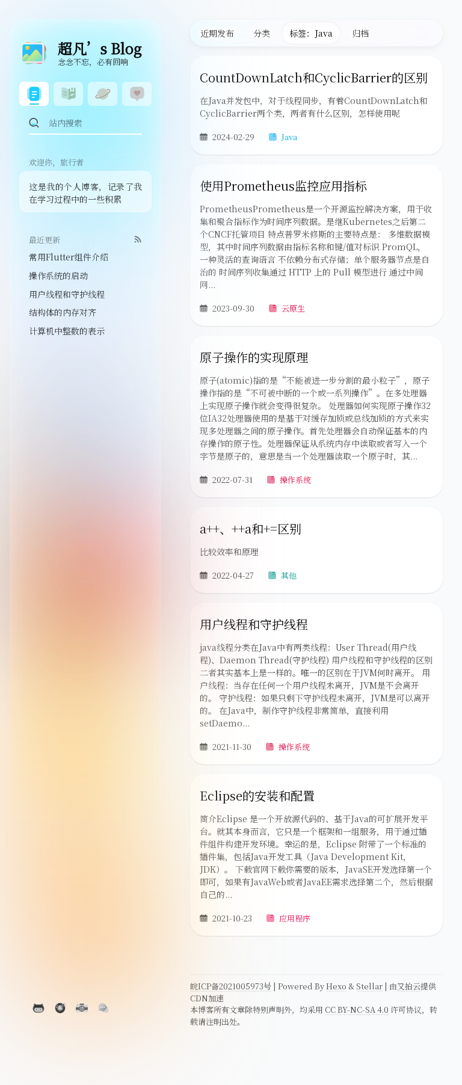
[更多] (137, 94)
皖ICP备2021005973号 (230, 986)
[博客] (34, 94)
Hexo (336, 986)
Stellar (369, 986)
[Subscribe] (138, 239)
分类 (261, 33)
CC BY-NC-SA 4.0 (357, 1009)
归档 (360, 33)
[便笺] (102, 94)
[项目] (68, 94)
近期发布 (217, 33)
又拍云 (408, 986)
